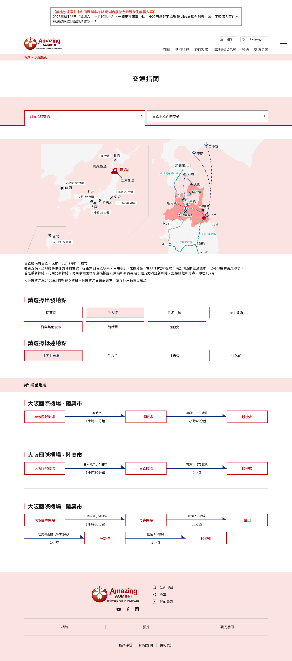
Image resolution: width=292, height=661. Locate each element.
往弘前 (236, 355)
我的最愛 (166, 601)
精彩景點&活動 (225, 49)
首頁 (27, 57)
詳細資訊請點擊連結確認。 (73, 21)
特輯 (166, 49)
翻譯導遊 (125, 645)
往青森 (174, 355)
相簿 (64, 626)
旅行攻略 (201, 49)
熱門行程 (182, 49)
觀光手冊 (227, 626)
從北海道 (236, 312)
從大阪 (113, 312)
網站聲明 (146, 645)
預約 (245, 49)
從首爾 (113, 326)
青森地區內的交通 (166, 116)
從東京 (51, 312)
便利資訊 (166, 645)
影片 (146, 626)
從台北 (174, 326)
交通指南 (261, 49)
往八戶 (113, 355)
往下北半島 (50, 355)
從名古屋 (174, 312)
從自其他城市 (51, 326)
